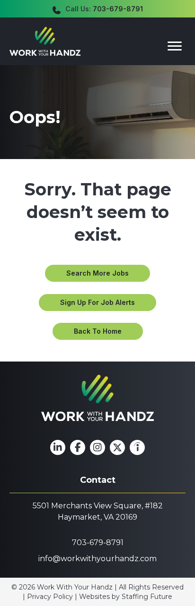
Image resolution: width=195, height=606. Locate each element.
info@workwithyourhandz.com (97, 558)
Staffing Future (147, 596)
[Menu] (175, 46)
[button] (97, 273)
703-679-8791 (118, 9)
